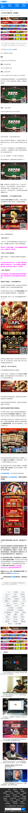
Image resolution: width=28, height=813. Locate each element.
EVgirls (22, 592)
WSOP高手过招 (20, 610)
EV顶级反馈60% (16, 601)
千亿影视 (18, 793)
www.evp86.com (10, 49)
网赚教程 (17, 4)
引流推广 (24, 6)
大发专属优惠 (14, 801)
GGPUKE (15, 603)
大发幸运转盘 (7, 803)
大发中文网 (15, 803)
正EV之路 (15, 619)
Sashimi (16, 605)
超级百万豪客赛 (18, 623)
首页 (2, 4)
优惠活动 (16, 612)
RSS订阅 (11, 793)
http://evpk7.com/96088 (7, 567)
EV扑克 (6, 596)
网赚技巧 (10, 4)
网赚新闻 (24, 4)
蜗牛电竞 (5, 798)
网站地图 (22, 791)
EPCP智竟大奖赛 (22, 798)
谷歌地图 (5, 793)
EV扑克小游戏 (7, 598)
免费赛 (15, 614)
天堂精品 (7, 794)
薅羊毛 (2, 7)
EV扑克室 (23, 596)
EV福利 (23, 598)
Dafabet (11, 800)
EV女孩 (15, 594)
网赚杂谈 (3, 6)
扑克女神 (8, 619)
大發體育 (24, 796)
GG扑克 (22, 603)
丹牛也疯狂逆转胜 (12, 477)
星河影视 (24, 793)
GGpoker (8, 603)
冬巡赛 (22, 614)
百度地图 (16, 791)
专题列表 (21, 789)
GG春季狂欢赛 (8, 605)
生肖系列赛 (7, 621)
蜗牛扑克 (9, 623)
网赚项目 (10, 6)
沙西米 (22, 619)
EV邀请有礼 (6, 601)
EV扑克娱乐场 (14, 596)
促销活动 (23, 612)
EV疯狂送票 (16, 598)
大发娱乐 (22, 801)
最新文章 (15, 789)
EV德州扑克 (22, 594)
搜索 (23, 809)
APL (8, 592)
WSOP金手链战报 (10, 610)
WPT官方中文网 (7, 796)
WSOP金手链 (19, 607)
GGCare (24, 601)
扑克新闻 (5, 800)
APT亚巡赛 (15, 592)
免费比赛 (8, 614)
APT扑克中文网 (16, 796)
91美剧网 (21, 794)
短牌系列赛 (23, 621)
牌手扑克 (18, 800)
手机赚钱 (17, 6)
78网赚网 (3, 2)
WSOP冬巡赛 (10, 607)
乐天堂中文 (14, 794)
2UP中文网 (22, 803)
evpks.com (7, 594)
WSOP (23, 605)
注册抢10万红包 (8, 791)
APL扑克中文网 (13, 798)
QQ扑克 (24, 800)
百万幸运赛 (15, 621)
